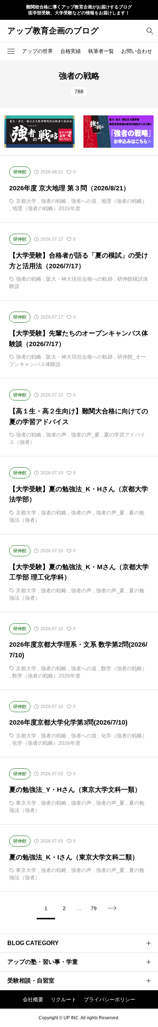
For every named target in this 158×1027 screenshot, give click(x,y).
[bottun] (149, 30)
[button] (11, 51)
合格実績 (70, 51)
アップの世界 (37, 51)
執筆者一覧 (101, 51)
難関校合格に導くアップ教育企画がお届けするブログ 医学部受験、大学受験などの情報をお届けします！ (79, 10)
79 (94, 908)
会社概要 (33, 999)
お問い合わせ (136, 51)
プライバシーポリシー (109, 999)
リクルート (63, 999)
